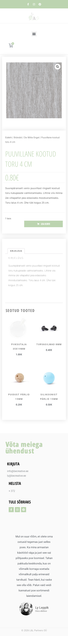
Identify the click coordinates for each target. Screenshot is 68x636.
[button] (34, 34)
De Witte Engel (31, 137)
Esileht (8, 137)
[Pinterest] (39, 4)
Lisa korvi (45, 223)
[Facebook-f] (28, 4)
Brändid (18, 137)
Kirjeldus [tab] (16, 251)
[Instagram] (34, 4)
